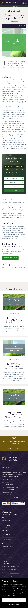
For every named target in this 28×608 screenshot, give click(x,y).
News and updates (7, 492)
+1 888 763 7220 (14, 573)
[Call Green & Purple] (20, 2)
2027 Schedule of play (7, 537)
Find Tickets (14, 190)
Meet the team (5, 482)
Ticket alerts (5, 530)
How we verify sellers (7, 484)
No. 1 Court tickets (6, 525)
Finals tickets (5, 528)
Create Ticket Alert (14, 448)
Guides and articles (7, 494)
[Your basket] (23, 2)
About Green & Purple (7, 479)
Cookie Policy (10, 595)
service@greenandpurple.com (11, 566)
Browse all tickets (6, 520)
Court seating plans (7, 539)
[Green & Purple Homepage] (9, 2)
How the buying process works (10, 487)
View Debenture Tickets (10, 257)
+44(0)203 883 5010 (10, 569)
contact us (22, 267)
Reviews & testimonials (8, 489)
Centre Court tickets (7, 522)
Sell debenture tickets (7, 546)
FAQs (15, 267)
